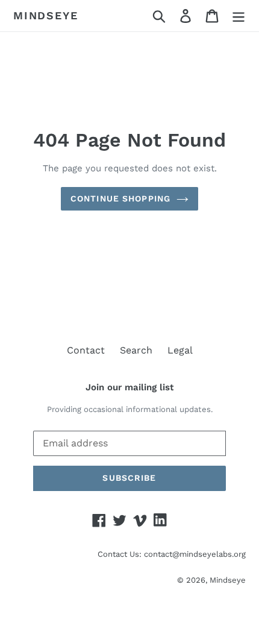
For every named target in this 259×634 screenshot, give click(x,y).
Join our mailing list (129, 387)
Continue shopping (120, 198)
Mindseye (45, 15)
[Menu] (238, 16)
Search (136, 350)
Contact (86, 350)
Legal (180, 350)
